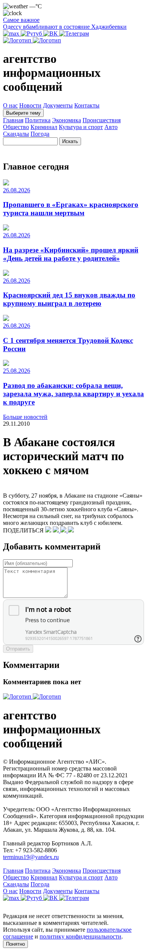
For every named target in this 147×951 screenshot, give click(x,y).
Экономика (66, 120)
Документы (58, 105)
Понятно (15, 944)
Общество (16, 127)
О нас (10, 105)
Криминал (44, 127)
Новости (30, 105)
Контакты (87, 105)
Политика (38, 120)
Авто (111, 127)
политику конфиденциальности (80, 936)
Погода (40, 134)
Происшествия (102, 120)
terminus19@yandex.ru (31, 857)
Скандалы (16, 134)
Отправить (18, 649)
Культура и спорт (81, 127)
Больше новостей (25, 417)
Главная (13, 120)
